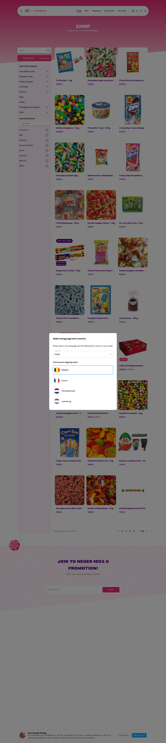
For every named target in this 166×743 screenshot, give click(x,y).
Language (58, 351)
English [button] (57, 354)
